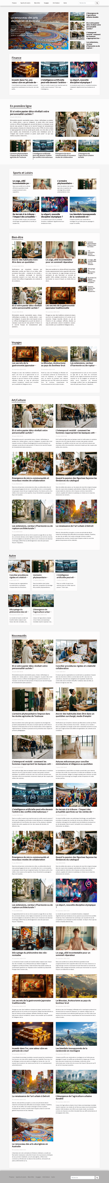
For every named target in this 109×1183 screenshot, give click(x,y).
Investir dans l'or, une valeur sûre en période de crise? (24, 82)
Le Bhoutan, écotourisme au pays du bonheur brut (53, 364)
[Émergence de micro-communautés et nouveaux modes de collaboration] (65, 146)
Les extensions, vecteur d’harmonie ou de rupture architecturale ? (93, 46)
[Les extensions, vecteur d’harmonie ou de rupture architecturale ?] (77, 45)
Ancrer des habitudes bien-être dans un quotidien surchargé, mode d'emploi (25, 262)
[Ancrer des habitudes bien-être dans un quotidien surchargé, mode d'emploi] (27, 249)
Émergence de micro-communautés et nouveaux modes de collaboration (65, 155)
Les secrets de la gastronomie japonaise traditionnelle (60, 306)
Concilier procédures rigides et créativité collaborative (18, 577)
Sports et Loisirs (25, 3)
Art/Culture (56, 3)
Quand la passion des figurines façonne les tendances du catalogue (92, 290)
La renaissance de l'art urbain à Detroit (74, 525)
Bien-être (37, 3)
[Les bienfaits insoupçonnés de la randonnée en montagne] (83, 204)
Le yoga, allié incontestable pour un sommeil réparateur (22, 184)
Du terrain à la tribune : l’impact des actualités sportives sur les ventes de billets (25, 218)
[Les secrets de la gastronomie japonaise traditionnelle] (61, 295)
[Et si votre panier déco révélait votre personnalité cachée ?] (77, 26)
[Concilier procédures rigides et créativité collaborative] (19, 566)
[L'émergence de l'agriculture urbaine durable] (77, 16)
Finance (14, 3)
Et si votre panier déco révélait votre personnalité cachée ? (93, 26)
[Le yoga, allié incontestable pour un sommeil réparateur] (42, 184)
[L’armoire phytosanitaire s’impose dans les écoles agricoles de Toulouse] (20, 146)
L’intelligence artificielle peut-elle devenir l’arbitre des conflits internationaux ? (54, 83)
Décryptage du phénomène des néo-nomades (91, 272)
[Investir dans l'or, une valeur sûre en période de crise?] (25, 69)
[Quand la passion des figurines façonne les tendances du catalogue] (82, 288)
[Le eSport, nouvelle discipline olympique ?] (83, 69)
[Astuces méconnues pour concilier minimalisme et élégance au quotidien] (76, 747)
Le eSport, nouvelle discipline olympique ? (81, 81)
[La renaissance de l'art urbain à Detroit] (76, 511)
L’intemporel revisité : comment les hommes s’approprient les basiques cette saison (93, 37)
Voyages (46, 3)
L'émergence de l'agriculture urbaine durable (92, 15)
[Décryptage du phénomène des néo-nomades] (82, 270)
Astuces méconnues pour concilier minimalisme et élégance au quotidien (74, 762)
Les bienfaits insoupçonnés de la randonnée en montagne (83, 216)
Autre (65, 3)
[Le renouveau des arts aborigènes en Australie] (32, 1129)
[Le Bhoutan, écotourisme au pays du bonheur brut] (54, 354)
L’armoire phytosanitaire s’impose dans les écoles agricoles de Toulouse (19, 155)
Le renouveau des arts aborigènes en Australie (25, 19)
